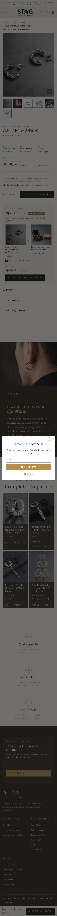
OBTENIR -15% (28, 467)
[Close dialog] (51, 439)
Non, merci (28, 474)
